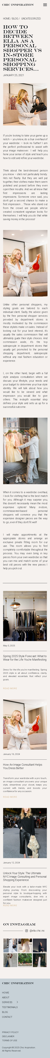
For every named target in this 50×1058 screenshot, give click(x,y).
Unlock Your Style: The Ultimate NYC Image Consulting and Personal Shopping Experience (25, 877)
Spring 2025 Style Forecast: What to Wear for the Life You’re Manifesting (25, 658)
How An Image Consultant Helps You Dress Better (22, 766)
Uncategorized (31, 18)
